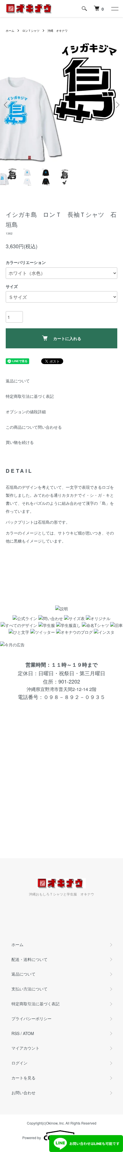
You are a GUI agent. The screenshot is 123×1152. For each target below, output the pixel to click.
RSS (15, 1033)
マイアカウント (25, 1048)
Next (116, 104)
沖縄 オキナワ (57, 31)
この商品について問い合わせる (34, 427)
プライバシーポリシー (31, 1018)
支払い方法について (29, 989)
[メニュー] (114, 8)
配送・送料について (29, 959)
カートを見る (23, 1078)
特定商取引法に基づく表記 (30, 396)
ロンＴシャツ (30, 31)
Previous (6, 104)
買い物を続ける (20, 442)
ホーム (10, 31)
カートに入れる (67, 338)
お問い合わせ (23, 1092)
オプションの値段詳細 (26, 411)
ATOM (28, 1033)
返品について (18, 381)
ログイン (19, 1063)
